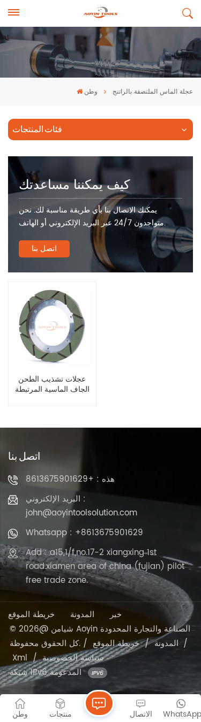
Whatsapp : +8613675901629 (84, 532)
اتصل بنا (44, 248)
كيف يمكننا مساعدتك (74, 185)
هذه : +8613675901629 (70, 479)
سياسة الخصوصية (73, 658)
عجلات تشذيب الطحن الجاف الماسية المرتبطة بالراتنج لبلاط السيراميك (52, 385)
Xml (19, 658)
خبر (116, 614)
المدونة (82, 614)
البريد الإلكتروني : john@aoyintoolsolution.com (81, 506)
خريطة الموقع (31, 614)
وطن (91, 92)
